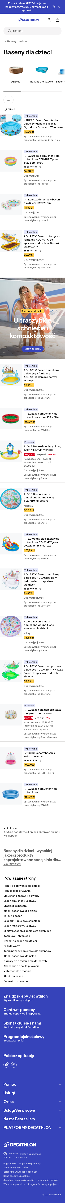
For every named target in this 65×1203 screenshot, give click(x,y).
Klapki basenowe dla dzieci (20, 910)
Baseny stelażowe (41, 81)
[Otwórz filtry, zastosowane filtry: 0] (8, 100)
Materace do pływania (17, 971)
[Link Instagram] (14, 1065)
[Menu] (7, 20)
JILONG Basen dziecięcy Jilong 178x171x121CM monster (43, 448)
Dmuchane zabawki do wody (21, 895)
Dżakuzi (16, 81)
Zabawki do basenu (15, 981)
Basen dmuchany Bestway (19, 900)
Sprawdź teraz (32, 348)
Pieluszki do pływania (17, 890)
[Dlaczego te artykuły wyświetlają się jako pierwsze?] (5, 109)
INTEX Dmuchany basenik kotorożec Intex (40, 754)
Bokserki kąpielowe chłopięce (22, 920)
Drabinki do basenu (15, 905)
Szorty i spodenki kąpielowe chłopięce (27, 930)
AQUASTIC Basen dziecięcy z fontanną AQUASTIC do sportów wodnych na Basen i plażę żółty (42, 241)
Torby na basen (12, 915)
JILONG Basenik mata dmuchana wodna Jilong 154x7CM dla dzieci (39, 497)
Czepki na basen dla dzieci (20, 940)
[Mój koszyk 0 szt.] (57, 20)
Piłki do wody (11, 945)
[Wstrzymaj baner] (53, 7)
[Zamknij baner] (59, 7)
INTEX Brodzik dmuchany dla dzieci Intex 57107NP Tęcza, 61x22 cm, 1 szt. (42, 159)
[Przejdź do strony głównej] (28, 19)
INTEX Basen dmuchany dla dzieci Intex (41, 790)
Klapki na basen (13, 976)
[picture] (11, 125)
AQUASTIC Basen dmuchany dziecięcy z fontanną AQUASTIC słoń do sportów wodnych (42, 375)
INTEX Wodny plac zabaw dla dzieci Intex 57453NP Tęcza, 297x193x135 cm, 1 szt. (42, 542)
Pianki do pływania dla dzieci (21, 885)
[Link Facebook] (6, 1065)
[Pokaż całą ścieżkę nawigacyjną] (4, 41)
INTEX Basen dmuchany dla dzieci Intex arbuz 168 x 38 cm (42, 415)
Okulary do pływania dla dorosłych (25, 960)
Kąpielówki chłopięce (16, 935)
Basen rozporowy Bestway (19, 925)
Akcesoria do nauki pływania (21, 966)
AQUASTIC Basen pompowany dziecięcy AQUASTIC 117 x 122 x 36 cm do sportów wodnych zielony (43, 671)
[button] (52, 459)
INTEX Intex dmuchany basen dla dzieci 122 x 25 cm (42, 201)
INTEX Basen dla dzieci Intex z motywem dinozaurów (42, 711)
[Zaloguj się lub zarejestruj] (49, 20)
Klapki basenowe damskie (19, 955)
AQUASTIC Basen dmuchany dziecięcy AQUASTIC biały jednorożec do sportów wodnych (42, 579)
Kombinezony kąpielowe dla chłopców (27, 950)
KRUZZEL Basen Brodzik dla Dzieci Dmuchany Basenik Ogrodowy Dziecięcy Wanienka (43, 123)
